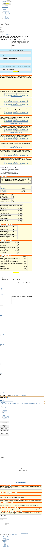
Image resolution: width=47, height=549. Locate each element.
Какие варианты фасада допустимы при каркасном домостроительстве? (11, 511)
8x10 (35, 403)
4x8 (16, 403)
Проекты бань (4, 538)
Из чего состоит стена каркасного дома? (6, 502)
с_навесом (11, 403)
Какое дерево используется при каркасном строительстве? (9, 492)
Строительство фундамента (6, 539)
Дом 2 (1, 89)
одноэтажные (14, 395)
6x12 (25, 403)
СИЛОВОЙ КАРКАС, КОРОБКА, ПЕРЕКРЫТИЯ (6, 240)
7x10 (29, 403)
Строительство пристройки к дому (5, 418)
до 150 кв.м (28, 287)
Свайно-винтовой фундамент (4, 190)
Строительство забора (5, 414)
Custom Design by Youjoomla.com (14, 534)
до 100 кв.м (25, 287)
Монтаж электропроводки (5, 415)
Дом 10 (1, 157)
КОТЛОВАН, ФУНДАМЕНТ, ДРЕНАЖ (5, 255)
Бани (5, 544)
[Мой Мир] (7, 397)
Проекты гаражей (5, 537)
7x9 (28, 403)
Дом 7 (1, 134)
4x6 (8, 403)
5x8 (19, 403)
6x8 (22, 403)
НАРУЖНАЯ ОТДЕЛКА (3, 193)
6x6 (21, 403)
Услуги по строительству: (5, 409)
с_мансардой (14, 403)
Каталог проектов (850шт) (5, 536)
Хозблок (5, 543)
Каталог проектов (4, 407)
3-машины (7, 403)
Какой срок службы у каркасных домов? (6, 485)
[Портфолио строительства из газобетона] (11, 473)
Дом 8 (1, 141)
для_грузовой (33, 403)
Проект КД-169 (2, 344)
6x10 (24, 403)
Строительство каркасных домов (5, 410)
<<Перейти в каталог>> (23, 283)
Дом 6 (1, 125)
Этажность (1, 27)
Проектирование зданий (6, 416)
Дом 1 (1, 75)
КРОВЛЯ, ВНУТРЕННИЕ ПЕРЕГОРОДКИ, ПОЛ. (6, 224)
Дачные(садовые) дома (7, 542)
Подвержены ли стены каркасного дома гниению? (7, 495)
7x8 (27, 403)
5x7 (18, 403)
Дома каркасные (2, 400)
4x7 (9, 403)
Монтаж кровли (5, 540)
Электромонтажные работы (6, 546)
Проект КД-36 (1, 373)
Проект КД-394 (2, 334)
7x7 (26, 403)
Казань (27, 533)
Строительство (5, 541)
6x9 (23, 403)
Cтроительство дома (3, 176)
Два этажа (23, 287)
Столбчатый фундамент (3, 191)
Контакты (3, 548)
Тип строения (1, 26)
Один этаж (20, 287)
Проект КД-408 (2, 392)
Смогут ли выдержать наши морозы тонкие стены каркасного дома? (10, 499)
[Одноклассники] (6, 397)
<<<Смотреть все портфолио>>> (21, 482)
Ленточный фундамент (3, 188)
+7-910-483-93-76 (6, 3)
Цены (2, 547)
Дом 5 (1, 115)
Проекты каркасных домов (1, 289)
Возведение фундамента (6, 413)
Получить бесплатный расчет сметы (16, 71)
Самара (22, 533)
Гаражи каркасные (2, 402)
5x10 (20, 403)
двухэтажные (17, 395)
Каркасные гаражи (1, 294)
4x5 (12, 403)
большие (39, 403)
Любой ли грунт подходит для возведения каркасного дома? (9, 507)
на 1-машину (1, 403)
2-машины (4, 403)
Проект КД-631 (2, 363)
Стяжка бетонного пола (6, 417)
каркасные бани (5, 412)
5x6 (17, 403)
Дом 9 (1, 149)
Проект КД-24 (1, 315)
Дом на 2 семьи (6, 545)
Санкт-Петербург (25, 533)
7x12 (30, 403)
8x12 (37, 403)
